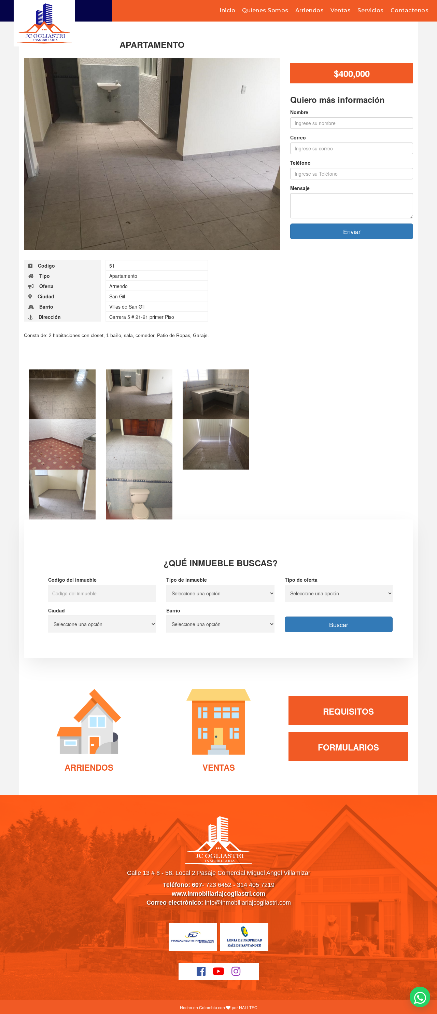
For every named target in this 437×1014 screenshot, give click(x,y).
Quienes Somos (265, 10)
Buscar (338, 624)
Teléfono (300, 162)
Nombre (299, 112)
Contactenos (410, 10)
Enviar (352, 231)
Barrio (173, 610)
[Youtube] (219, 971)
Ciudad (56, 610)
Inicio (227, 10)
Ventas (340, 10)
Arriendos (309, 10)
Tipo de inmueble (186, 579)
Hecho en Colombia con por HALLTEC (218, 1007)
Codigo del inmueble (72, 579)
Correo (298, 137)
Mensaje (300, 188)
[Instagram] (236, 971)
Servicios (370, 10)
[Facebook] (201, 971)
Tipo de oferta (301, 579)
